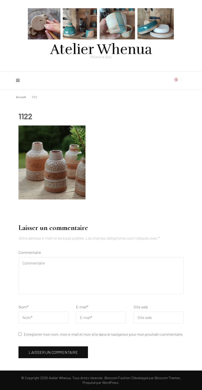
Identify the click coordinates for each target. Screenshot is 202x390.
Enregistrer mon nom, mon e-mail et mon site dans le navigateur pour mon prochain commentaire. (103, 334)
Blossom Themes (167, 378)
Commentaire (29, 252)
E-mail (82, 306)
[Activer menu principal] (19, 80)
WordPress (110, 382)
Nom (23, 306)
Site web (141, 306)
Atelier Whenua (101, 49)
